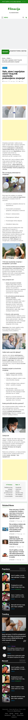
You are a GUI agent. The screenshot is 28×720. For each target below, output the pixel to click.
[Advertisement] (14, 34)
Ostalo (5, 68)
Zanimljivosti (18, 579)
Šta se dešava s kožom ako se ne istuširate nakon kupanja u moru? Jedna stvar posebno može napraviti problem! (17, 527)
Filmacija (14, 9)
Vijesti (21, 713)
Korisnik (6, 81)
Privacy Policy (20, 715)
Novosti (16, 713)
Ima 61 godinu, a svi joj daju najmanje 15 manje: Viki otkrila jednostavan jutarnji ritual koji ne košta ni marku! (17, 553)
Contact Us (14, 717)
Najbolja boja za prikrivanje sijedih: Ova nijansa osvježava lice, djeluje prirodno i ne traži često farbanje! (16, 540)
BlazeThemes (17, 711)
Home (6, 713)
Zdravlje (13, 609)
